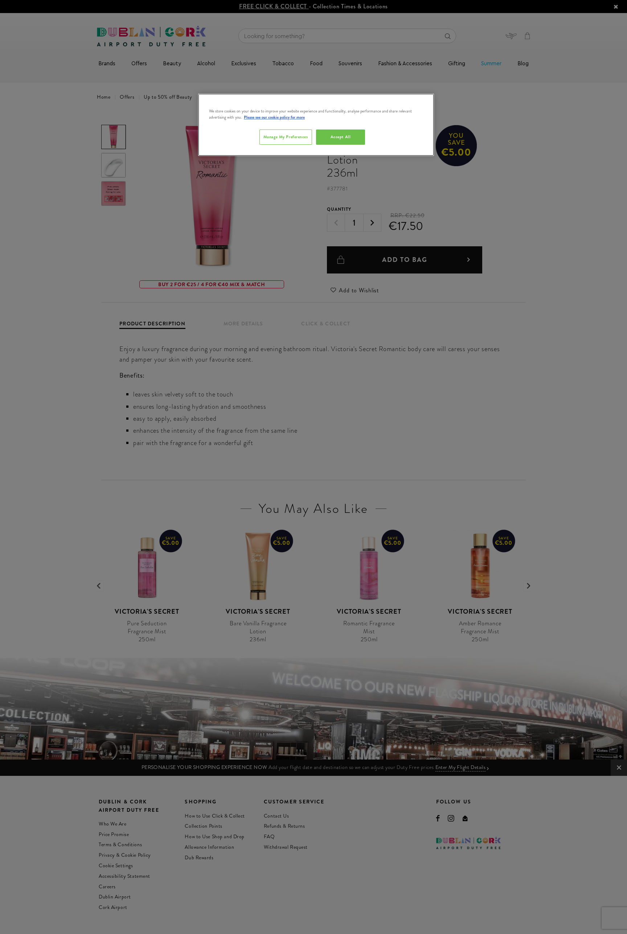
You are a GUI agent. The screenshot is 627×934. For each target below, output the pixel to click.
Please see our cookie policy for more (274, 117)
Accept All (341, 137)
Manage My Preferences (285, 137)
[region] (316, 125)
